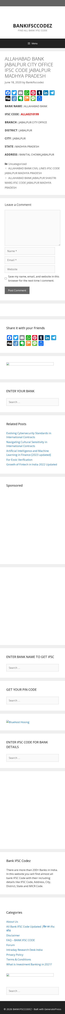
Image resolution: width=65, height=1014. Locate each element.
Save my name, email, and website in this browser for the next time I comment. (33, 278)
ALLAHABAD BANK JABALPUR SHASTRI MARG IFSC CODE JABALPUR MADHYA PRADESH (30, 182)
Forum (10, 945)
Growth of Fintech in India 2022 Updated (31, 464)
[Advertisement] (32, 525)
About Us (12, 921)
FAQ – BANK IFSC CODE (20, 940)
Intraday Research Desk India (24, 950)
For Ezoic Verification (19, 459)
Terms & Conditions (18, 959)
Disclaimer (13, 935)
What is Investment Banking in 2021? (29, 964)
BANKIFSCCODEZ (32, 25)
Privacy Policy (14, 954)
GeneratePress (52, 1009)
